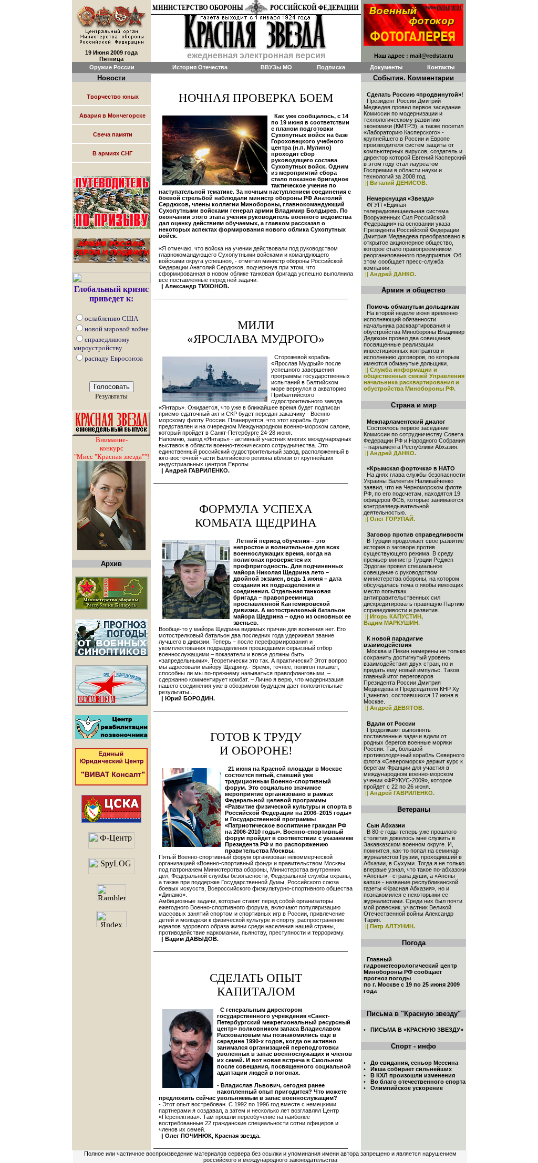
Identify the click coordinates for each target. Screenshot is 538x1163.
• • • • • (414, 1075)
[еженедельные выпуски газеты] (111, 420)
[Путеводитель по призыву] (112, 199)
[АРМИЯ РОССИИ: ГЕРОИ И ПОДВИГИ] (112, 247)
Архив (111, 564)
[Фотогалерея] (413, 21)
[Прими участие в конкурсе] (111, 502)
